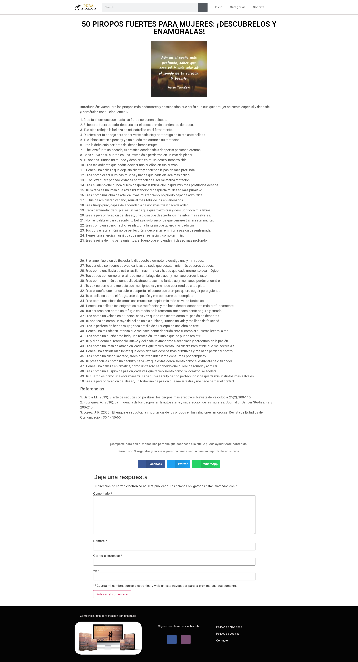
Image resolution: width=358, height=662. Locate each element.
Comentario (102, 493)
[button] (151, 464)
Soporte (258, 7)
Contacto (222, 640)
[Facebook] (172, 639)
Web (96, 570)
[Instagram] (186, 639)
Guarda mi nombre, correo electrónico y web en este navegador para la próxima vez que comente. (167, 585)
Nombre (100, 540)
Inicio (218, 7)
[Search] (203, 7)
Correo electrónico (107, 555)
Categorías (238, 7)
